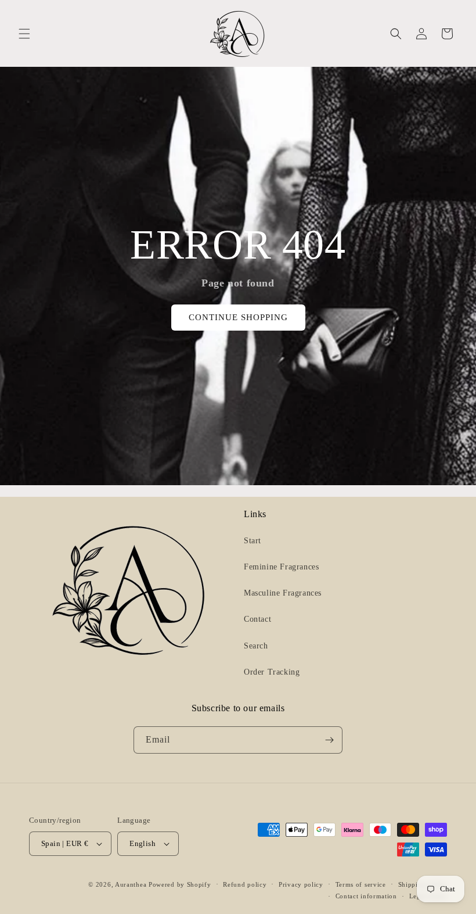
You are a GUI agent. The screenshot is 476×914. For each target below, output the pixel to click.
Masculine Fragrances (283, 593)
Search (256, 645)
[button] (24, 33)
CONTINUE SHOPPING (238, 317)
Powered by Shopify (180, 884)
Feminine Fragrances (281, 566)
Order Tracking (272, 672)
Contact (257, 619)
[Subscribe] (329, 740)
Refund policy (244, 884)
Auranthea (130, 884)
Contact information (366, 896)
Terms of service (361, 884)
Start (252, 540)
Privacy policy (301, 884)
